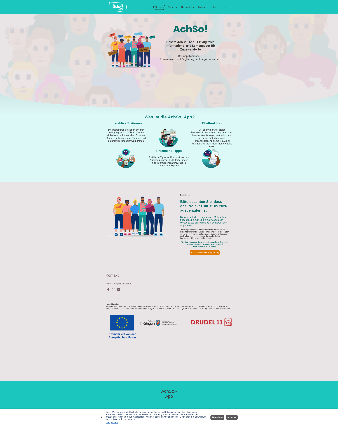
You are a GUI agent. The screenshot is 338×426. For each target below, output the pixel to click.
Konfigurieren (112, 423)
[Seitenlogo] (118, 7)
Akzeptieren (217, 417)
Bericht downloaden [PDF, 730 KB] (205, 253)
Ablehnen (231, 417)
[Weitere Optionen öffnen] (225, 7)
